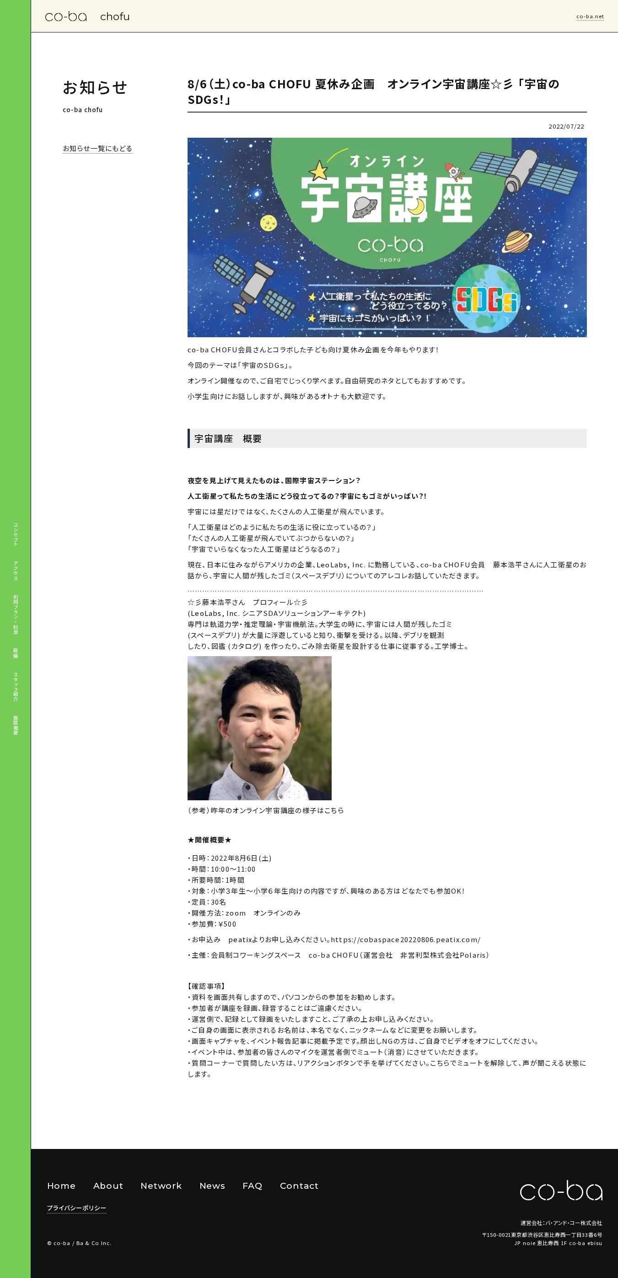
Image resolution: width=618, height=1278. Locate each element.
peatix (240, 939)
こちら (334, 810)
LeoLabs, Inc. (341, 564)
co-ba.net (590, 16)
